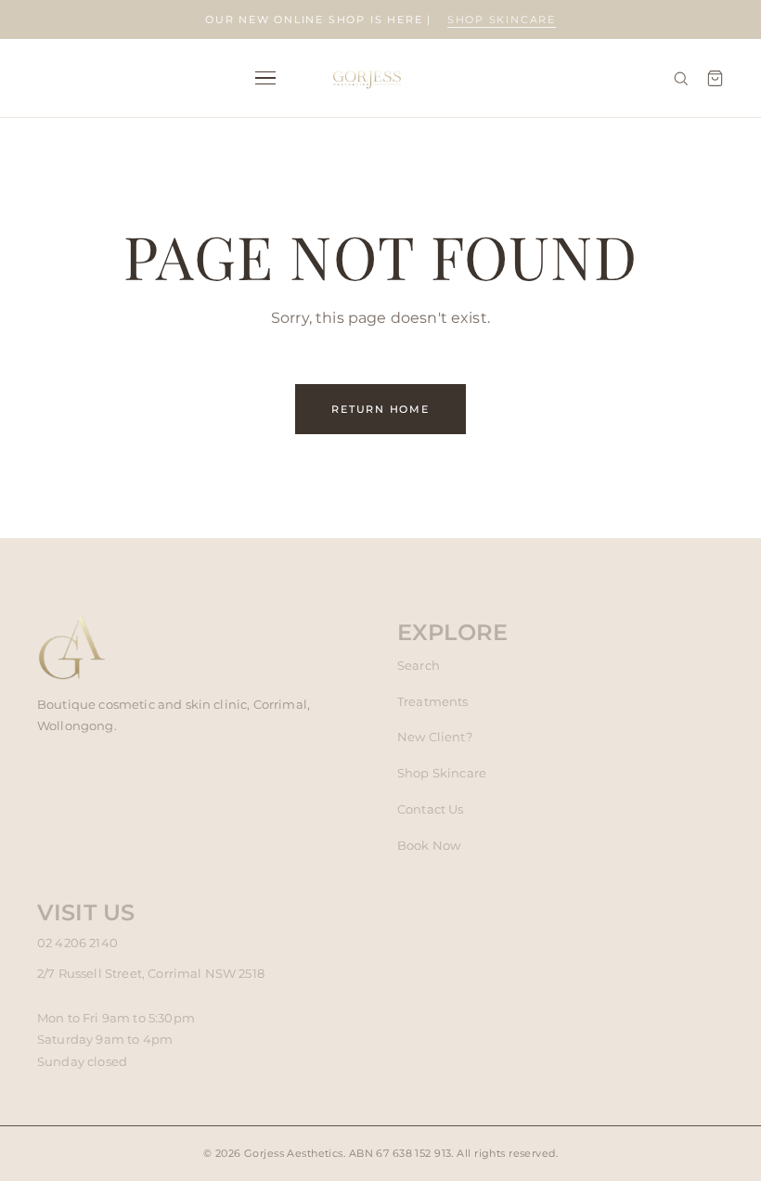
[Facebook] (75, 772)
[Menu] (265, 78)
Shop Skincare (441, 772)
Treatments (433, 701)
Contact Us (430, 809)
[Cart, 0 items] (715, 78)
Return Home (380, 409)
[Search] (681, 78)
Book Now (428, 845)
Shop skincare (501, 19)
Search (418, 665)
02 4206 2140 (77, 942)
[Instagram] (45, 772)
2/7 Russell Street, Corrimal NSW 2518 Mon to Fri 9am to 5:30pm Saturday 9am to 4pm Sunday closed (150, 1017)
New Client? (434, 736)
